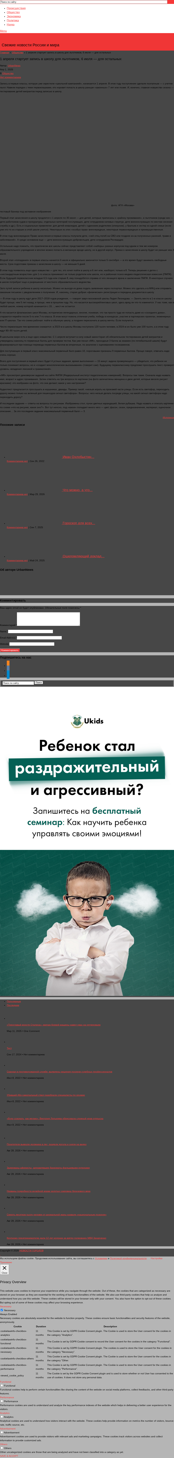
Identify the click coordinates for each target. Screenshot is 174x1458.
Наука (10, 24)
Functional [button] (5, 1381)
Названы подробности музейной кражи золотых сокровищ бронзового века (48, 1191)
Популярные (14, 1001)
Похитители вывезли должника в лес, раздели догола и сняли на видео (46, 1144)
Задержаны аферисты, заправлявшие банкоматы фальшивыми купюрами (48, 1167)
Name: (4, 631)
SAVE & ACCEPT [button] (9, 1456)
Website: (4, 644)
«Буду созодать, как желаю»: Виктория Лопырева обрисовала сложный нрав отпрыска (55, 1118)
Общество (13, 12)
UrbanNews (14, 65)
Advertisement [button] (7, 1428)
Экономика (14, 16)
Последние (13, 1005)
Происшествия (16, 8)
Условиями (101, 1258)
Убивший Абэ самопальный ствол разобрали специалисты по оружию (46, 1095)
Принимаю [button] (6, 1262)
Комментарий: (8, 625)
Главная (4, 52)
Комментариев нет (17, 461)
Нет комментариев (10, 77)
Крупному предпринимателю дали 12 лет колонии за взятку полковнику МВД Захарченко (56, 1238)
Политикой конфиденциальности (128, 1258)
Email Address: (8, 637)
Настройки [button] (156, 1258)
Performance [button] (7, 1397)
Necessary (9, 1310)
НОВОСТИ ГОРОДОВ (31, 40)
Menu (3, 31)
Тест (9, 1048)
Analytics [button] (5, 1413)
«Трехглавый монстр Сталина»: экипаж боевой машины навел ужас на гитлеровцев (53, 1024)
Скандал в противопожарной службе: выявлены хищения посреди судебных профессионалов (59, 1071)
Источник (168, 417)
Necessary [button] (5, 1306)
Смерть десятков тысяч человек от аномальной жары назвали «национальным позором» (57, 1214)
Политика (13, 20)
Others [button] (3, 1444)
